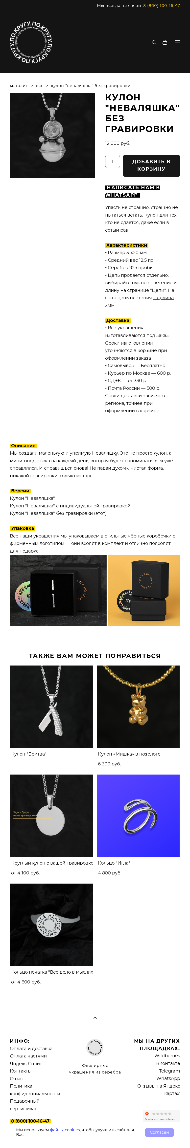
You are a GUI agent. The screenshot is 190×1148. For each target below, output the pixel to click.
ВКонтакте (168, 1063)
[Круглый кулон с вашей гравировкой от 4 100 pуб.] (51, 816)
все (40, 86)
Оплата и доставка (31, 1049)
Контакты (20, 1071)
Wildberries (167, 1056)
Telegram (169, 1071)
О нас (16, 1079)
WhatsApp (168, 1078)
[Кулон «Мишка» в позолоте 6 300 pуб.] (138, 707)
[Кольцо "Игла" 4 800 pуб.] (138, 816)
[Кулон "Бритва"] (51, 707)
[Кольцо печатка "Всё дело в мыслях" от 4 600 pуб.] (51, 925)
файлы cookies (65, 1130)
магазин (19, 86)
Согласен (159, 1132)
